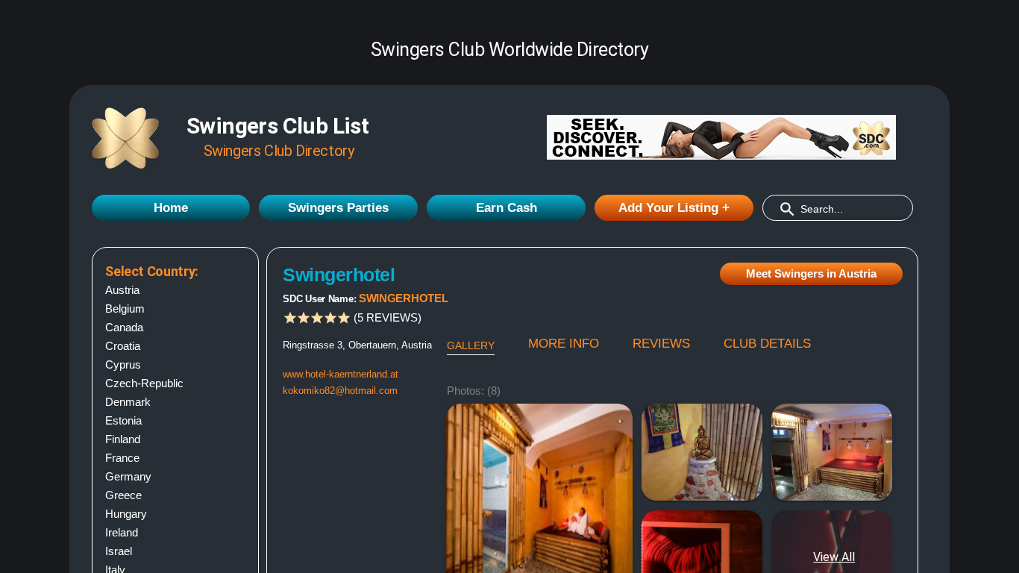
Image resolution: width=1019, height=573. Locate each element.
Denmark (128, 401)
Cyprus (123, 364)
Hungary (126, 513)
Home (171, 208)
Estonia (123, 420)
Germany (128, 476)
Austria (122, 290)
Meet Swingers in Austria (811, 273)
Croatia (122, 345)
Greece (123, 495)
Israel (118, 551)
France (122, 457)
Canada (124, 327)
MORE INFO (563, 343)
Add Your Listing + (674, 208)
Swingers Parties (338, 208)
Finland (122, 439)
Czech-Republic (144, 383)
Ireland (121, 532)
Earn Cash (506, 208)
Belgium (125, 308)
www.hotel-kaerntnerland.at (340, 374)
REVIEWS (661, 343)
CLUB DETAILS (767, 343)
